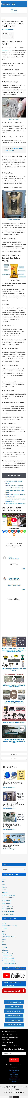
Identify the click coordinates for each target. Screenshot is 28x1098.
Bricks (3, 939)
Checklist (4, 947)
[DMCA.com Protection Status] (14, 1096)
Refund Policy (14, 1076)
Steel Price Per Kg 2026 (8, 936)
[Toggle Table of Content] (10, 37)
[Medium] (21, 1092)
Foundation (5, 892)
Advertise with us (14, 1070)
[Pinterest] (15, 531)
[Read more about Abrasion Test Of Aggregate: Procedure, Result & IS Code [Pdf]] (14, 775)
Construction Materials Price (9, 963)
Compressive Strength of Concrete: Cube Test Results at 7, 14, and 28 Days (13, 804)
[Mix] (21, 531)
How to (4, 923)
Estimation (5, 950)
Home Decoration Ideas (8, 895)
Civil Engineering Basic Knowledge (11, 845)
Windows (4, 887)
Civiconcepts (8, 4)
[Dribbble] (14, 1092)
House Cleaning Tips (8, 914)
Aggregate (5, 934)
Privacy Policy (14, 1074)
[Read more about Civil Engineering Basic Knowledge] (14, 838)
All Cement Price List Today (9, 925)
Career (14, 1072)
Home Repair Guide (7, 906)
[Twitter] (6, 531)
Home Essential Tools (8, 898)
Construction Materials (8, 958)
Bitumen (4, 944)
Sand (3, 931)
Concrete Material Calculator (10, 1034)
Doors (3, 879)
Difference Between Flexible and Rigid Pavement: (14, 685)
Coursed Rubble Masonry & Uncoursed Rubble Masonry (14, 702)
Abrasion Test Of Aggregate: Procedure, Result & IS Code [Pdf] (13, 783)
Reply (23, 568)
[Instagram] (9, 1092)
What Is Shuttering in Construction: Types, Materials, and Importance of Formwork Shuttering (14, 650)
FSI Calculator (6, 1040)
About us (14, 1068)
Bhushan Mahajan (14, 578)
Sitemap (14, 1081)
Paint (3, 884)
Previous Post (14, 754)
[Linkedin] (12, 531)
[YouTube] (18, 1092)
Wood (3, 881)
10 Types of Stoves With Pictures (14, 722)
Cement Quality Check (14, 585)
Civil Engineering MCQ (8, 961)
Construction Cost (7, 955)
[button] (14, 1002)
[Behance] (11, 1092)
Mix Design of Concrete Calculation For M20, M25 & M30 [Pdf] (12, 825)
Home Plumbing (6, 903)
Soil (3, 942)
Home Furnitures (6, 900)
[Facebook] (3, 531)
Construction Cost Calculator (10, 1037)
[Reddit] (9, 531)
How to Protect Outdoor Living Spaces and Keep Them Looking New (14, 741)
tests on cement (6, 50)
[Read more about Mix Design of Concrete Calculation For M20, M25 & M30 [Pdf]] (14, 817)
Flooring (4, 889)
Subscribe (14, 1059)
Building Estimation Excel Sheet (11, 1045)
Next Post (14, 759)
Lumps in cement (14, 119)
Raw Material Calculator (8, 1031)
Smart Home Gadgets (8, 911)
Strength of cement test (14, 219)
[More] (14, 534)
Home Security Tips (7, 908)
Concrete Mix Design (7, 953)
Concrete (4, 928)
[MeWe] (18, 531)
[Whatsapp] (24, 531)
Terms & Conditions (14, 1079)
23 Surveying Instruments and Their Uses (14, 669)
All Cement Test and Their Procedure (15, 503)
